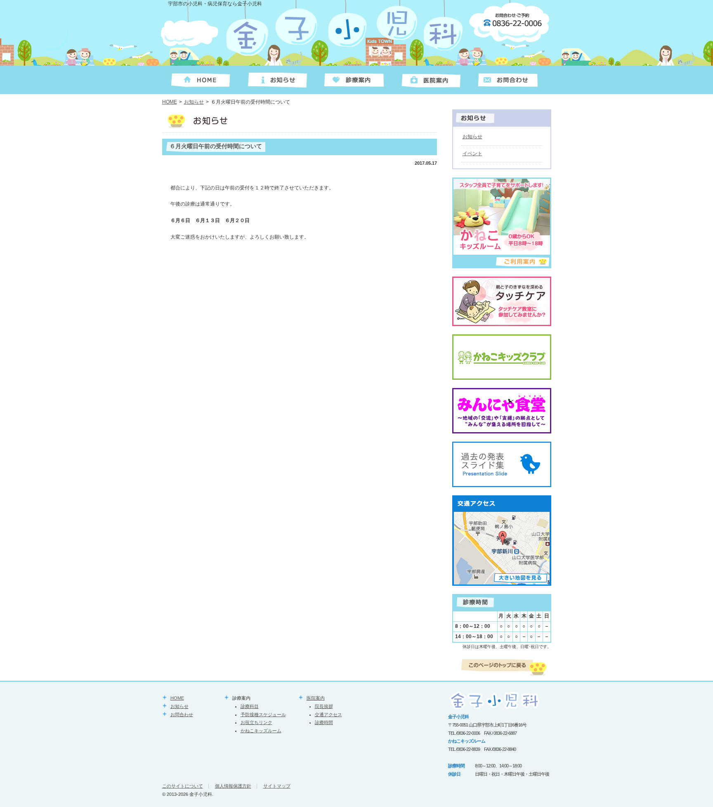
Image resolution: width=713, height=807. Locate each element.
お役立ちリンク (256, 722)
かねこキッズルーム (261, 730)
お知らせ (194, 102)
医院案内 (316, 698)
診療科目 (250, 706)
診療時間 (324, 722)
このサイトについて (182, 785)
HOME (169, 102)
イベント (472, 153)
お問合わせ (181, 714)
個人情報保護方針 (233, 785)
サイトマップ (276, 785)
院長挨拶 (324, 706)
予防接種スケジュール (263, 714)
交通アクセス (328, 714)
